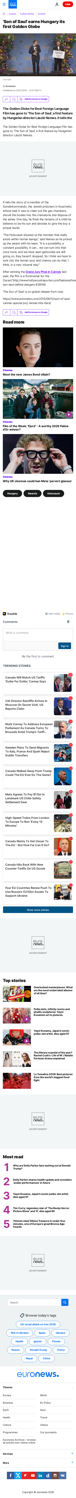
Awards (32, 493)
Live (67, 4)
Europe (7, 1395)
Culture (12, 14)
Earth (6, 1409)
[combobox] (38, 1302)
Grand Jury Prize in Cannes (43, 272)
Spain (42, 1332)
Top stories (14, 980)
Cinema (41, 14)
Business (8, 1402)
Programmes (10, 1432)
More (6, 1462)
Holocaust (53, 493)
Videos (44, 1424)
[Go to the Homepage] (12, 4)
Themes (7, 1387)
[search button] (64, 1302)
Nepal (29, 1358)
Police (61, 1349)
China (46, 1358)
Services (8, 1453)
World (43, 1395)
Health (19, 1341)
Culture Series (27, 14)
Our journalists (48, 1432)
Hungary (12, 493)
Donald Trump (38, 1349)
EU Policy (45, 1402)
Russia (15, 1349)
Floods (56, 1341)
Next (43, 1409)
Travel (43, 1417)
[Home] (4, 13)
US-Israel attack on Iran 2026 (38, 1324)
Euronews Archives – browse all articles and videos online (19, 1441)
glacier (38, 1341)
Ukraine (60, 1332)
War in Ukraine (19, 1332)
